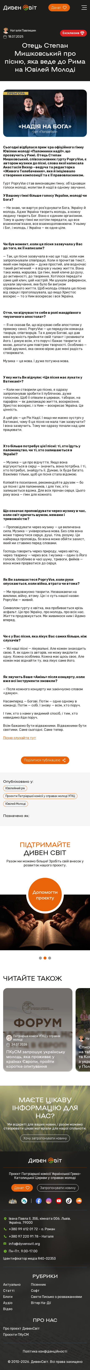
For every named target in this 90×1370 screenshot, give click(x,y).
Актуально (12, 1285)
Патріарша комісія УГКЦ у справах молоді (36, 1037)
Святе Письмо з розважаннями (56, 1297)
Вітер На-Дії (41, 1303)
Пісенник (38, 1285)
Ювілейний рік (15, 788)
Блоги (8, 1297)
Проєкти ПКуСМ (16, 1335)
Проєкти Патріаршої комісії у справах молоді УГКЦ (40, 796)
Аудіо (7, 1303)
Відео (7, 1309)
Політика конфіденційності (45, 1351)
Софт (35, 1291)
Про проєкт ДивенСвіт (21, 1328)
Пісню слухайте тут (19, 738)
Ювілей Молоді (15, 804)
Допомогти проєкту (45, 894)
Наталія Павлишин (23, 30)
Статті (8, 1291)
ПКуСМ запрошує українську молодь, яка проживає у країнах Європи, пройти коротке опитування (35, 1058)
